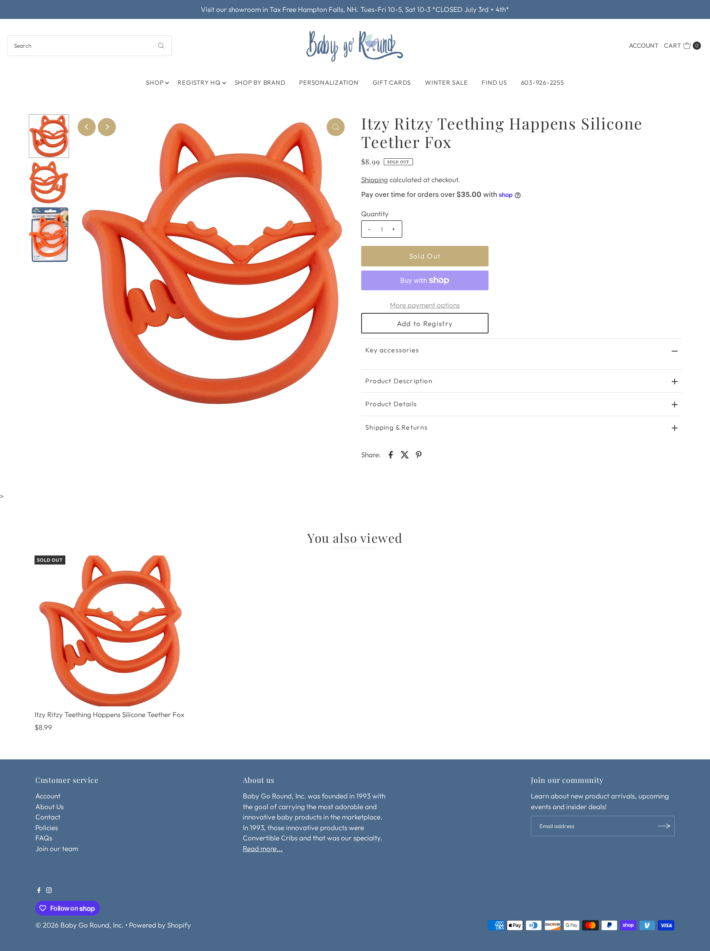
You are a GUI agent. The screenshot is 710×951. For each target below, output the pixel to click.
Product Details (391, 404)
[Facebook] (39, 890)
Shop (155, 82)
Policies (46, 827)
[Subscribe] (664, 826)
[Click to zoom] (336, 127)
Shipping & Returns (396, 427)
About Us (49, 806)
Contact (47, 816)
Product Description (399, 381)
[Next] (107, 127)
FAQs (43, 837)
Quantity (375, 213)
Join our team (56, 848)
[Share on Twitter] (405, 454)
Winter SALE (446, 82)
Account (643, 45)
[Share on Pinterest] (419, 454)
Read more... (263, 848)
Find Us (494, 82)
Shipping (374, 179)
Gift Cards (392, 82)
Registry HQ (199, 82)
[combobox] (89, 45)
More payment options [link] (425, 305)
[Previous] (87, 127)
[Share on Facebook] (391, 454)
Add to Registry (425, 323)
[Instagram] (49, 890)
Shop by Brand (260, 82)
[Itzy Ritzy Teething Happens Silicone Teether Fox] (110, 630)
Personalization (328, 82)
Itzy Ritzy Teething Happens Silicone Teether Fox (109, 714)
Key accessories (392, 350)
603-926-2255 (542, 82)
